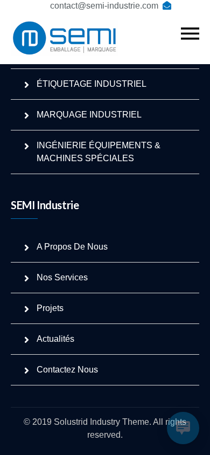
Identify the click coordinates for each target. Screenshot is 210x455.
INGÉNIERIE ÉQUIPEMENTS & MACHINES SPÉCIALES (98, 152)
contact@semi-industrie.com (104, 5)
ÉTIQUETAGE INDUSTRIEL (91, 83)
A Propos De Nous (72, 246)
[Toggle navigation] (190, 34)
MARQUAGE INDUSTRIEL (89, 114)
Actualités (55, 338)
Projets (50, 308)
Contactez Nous (67, 369)
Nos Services (62, 277)
